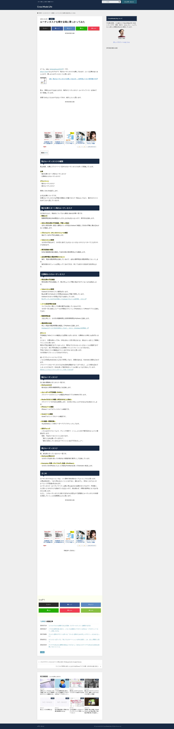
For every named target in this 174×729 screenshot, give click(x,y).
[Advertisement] (69, 51)
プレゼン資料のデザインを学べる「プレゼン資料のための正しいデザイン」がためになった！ (74, 635)
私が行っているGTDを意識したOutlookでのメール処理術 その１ (63, 299)
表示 (45, 152)
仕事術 (43, 621)
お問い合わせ (130, 2)
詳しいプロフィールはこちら (121, 42)
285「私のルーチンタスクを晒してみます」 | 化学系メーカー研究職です (72, 79)
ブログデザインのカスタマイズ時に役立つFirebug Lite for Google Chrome (60, 662)
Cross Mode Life (44, 7)
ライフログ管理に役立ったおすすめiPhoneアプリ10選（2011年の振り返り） (77, 666)
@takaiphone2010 (56, 69)
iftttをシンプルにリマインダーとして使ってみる (56, 369)
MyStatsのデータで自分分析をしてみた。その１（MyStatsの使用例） (64, 328)
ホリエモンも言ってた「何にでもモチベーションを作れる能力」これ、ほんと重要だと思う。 (74, 640)
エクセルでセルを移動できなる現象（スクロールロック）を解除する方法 (70, 625)
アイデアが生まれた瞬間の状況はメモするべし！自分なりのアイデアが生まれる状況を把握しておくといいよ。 (74, 646)
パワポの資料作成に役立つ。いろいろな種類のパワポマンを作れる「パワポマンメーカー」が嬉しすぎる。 (73, 630)
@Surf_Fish (43, 71)
